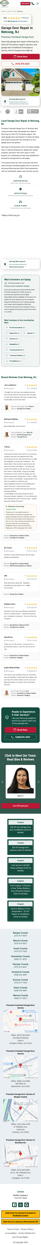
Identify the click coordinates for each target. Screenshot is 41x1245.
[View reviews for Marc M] (6, 434)
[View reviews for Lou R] (6, 693)
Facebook (14, 1205)
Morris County (12, 11)
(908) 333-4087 (20, 975)
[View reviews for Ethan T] (6, 407)
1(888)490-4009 (22, 737)
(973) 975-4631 (22, 64)
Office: (20, 1035)
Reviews (3, 11)
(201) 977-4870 (20, 936)
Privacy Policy (27, 1229)
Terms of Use (13, 1229)
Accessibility (10, 1233)
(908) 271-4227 (20, 959)
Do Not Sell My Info (26, 1233)
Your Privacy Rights (20, 1237)
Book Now (22, 56)
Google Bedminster (26, 1205)
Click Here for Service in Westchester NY (20, 1222)
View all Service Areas (16, 267)
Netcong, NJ (10, 388)
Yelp (20, 1205)
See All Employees (20, 806)
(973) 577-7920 (20, 951)
